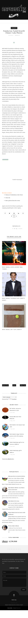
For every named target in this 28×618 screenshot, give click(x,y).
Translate (14, 399)
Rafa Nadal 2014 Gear (13, 501)
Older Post (23, 385)
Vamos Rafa (9, 608)
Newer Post (5, 385)
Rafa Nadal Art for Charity (12, 329)
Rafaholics (16, 226)
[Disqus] (14, 357)
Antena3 (10, 192)
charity (14, 28)
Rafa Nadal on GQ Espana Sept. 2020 (17, 425)
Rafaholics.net (14, 603)
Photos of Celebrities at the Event (14, 195)
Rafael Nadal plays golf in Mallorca (16, 451)
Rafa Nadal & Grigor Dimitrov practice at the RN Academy (17, 435)
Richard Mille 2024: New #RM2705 (15, 417)
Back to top (14, 599)
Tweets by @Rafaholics (8, 459)
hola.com (7, 197)
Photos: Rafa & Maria (13, 526)
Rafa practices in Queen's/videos (16, 476)
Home (14, 385)
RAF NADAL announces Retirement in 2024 (15, 409)
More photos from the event (12, 200)
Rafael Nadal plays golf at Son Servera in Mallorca (17, 443)
